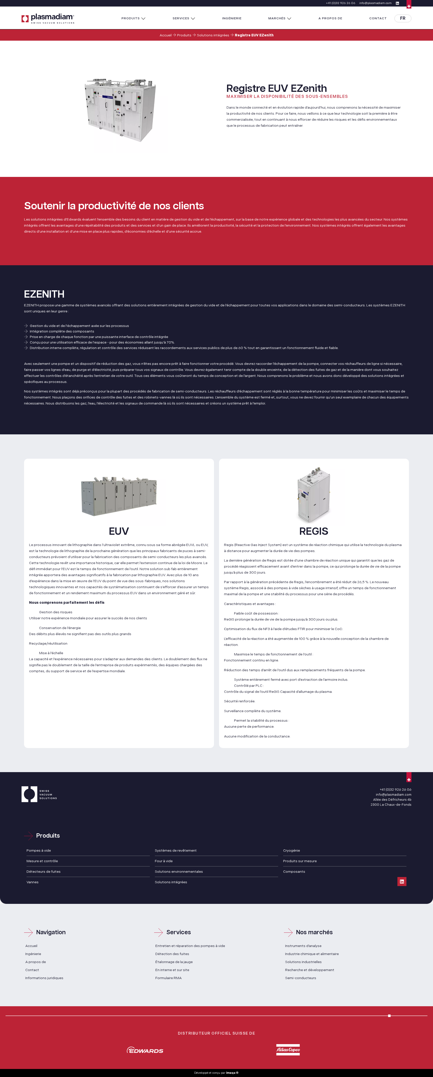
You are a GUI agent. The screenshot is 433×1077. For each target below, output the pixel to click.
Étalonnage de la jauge (174, 962)
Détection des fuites (172, 954)
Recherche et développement (309, 970)
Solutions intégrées (213, 35)
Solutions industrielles (303, 962)
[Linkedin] (401, 881)
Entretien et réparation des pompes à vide (190, 946)
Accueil (166, 35)
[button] (133, 18)
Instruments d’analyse (303, 946)
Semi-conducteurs (300, 978)
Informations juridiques (44, 978)
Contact (32, 970)
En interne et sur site (172, 970)
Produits (184, 35)
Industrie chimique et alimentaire (312, 954)
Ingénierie (33, 954)
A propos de (35, 962)
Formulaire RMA (168, 978)
